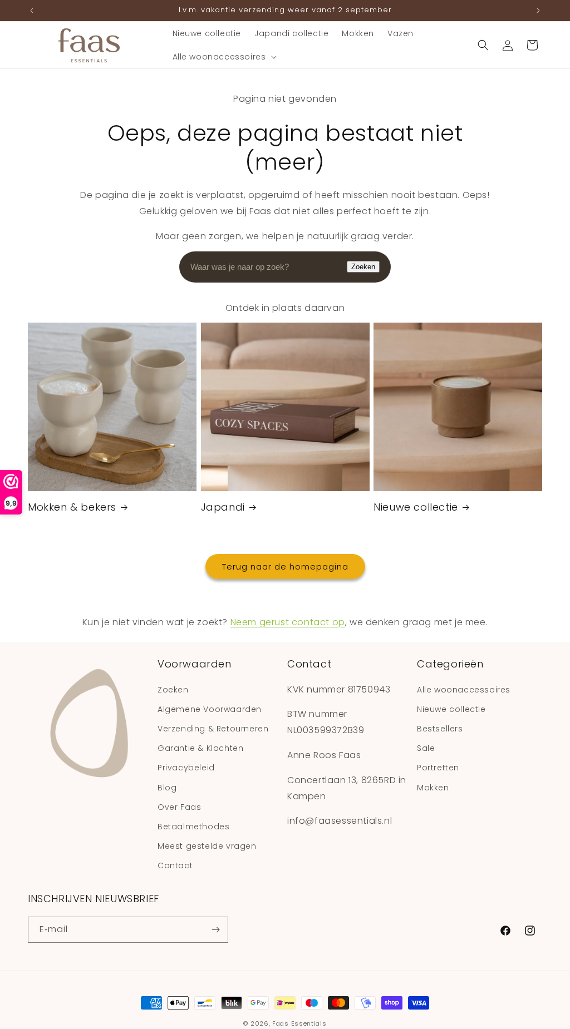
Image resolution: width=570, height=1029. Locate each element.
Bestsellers (440, 728)
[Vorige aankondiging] (31, 10)
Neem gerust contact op (287, 622)
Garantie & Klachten (200, 748)
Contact (175, 865)
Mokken (433, 787)
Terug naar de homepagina (285, 566)
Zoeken (363, 267)
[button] (223, 56)
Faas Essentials (299, 1023)
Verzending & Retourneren (213, 728)
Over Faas (179, 807)
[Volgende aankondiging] (538, 10)
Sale (426, 748)
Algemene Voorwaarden (210, 709)
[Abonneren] (215, 930)
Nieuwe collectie (416, 507)
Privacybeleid (186, 767)
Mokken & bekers (72, 507)
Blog (167, 787)
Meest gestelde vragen (207, 846)
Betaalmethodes (193, 826)
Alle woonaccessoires (463, 689)
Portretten (438, 767)
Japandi (223, 507)
